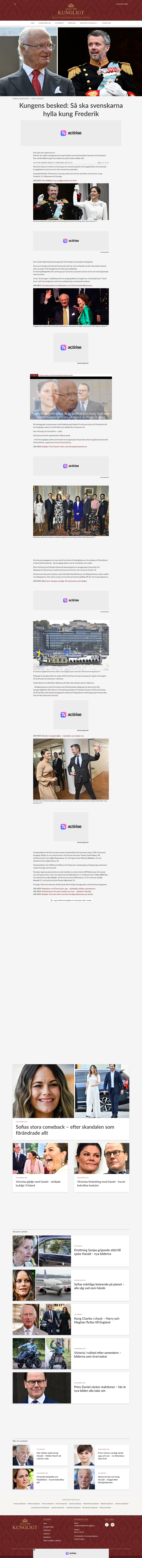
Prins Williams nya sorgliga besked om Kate (59, 180)
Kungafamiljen (44, 23)
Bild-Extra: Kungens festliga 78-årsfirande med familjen (64, 581)
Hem (32, 23)
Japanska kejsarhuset (57, 1507)
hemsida (54, 695)
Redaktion (106, 23)
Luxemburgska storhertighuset (40, 1507)
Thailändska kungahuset (73, 1507)
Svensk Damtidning (63, 442)
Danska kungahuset (21, 98)
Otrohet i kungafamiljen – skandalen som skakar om (63, 736)
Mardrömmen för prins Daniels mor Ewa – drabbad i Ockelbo (66, 891)
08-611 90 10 (79, 1532)
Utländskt (59, 23)
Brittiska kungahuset (34, 1503)
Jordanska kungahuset (121, 1503)
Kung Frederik (37, 98)
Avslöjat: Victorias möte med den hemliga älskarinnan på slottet (67, 894)
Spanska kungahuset (75, 1503)
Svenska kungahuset (20, 1503)
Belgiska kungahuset (107, 1503)
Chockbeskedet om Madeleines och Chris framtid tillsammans (67, 285)
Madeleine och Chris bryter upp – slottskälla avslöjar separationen (68, 888)
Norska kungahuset (48, 1503)
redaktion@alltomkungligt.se (84, 1525)
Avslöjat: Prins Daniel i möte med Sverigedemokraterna (64, 446)
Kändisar (72, 23)
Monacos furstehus (105, 1507)
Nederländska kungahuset (91, 1503)
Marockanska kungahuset (90, 1507)
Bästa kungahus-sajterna (52, 1540)
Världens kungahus (88, 23)
